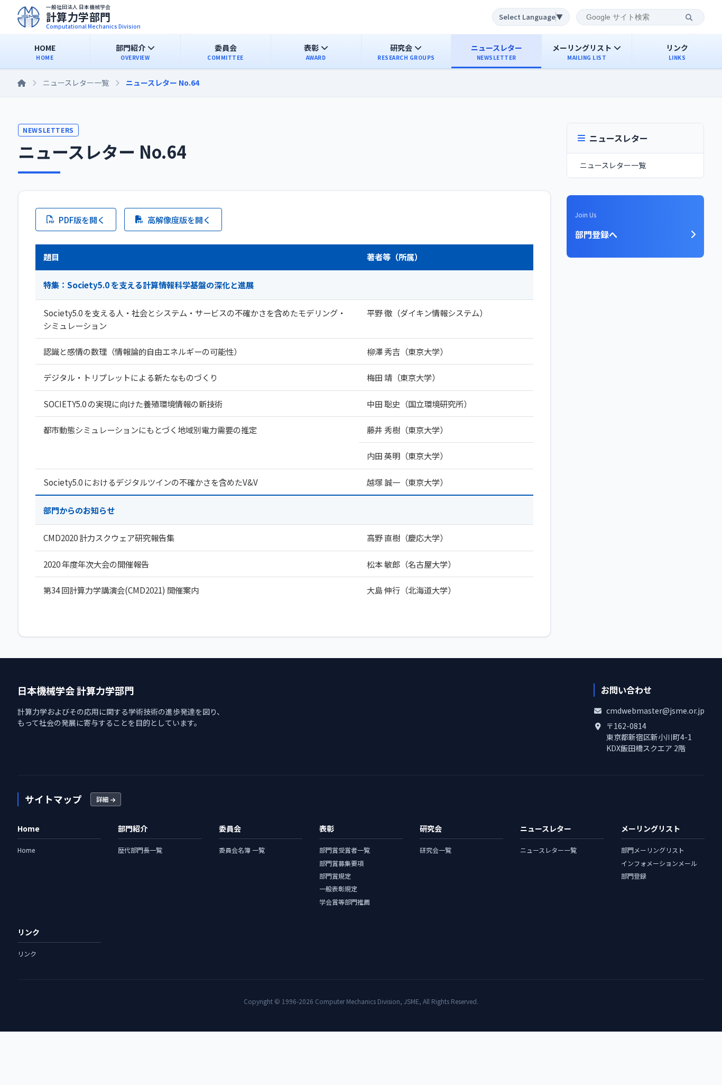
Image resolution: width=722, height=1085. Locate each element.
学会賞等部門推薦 (344, 901)
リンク (26, 953)
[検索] (689, 17)
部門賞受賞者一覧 (344, 849)
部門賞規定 (335, 875)
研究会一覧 (435, 849)
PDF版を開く (82, 219)
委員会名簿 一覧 (242, 849)
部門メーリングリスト (652, 849)
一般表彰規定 (338, 888)
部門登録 (633, 875)
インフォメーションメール (659, 863)
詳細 (103, 799)
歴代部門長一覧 (140, 849)
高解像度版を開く (179, 219)
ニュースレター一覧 (76, 82)
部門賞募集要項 (341, 863)
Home (26, 849)
